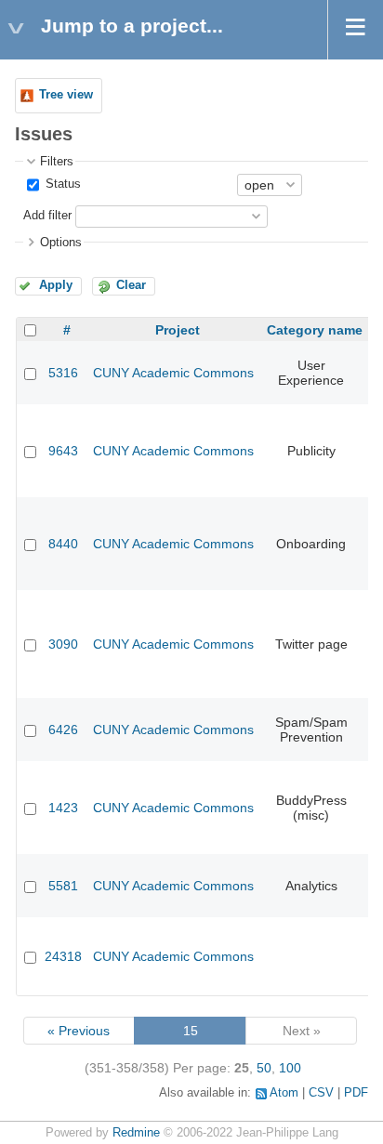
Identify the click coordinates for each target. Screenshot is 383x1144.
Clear (131, 285)
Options (61, 242)
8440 (63, 543)
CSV (321, 1092)
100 (290, 1067)
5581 (63, 885)
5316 (63, 372)
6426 (63, 729)
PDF (356, 1092)
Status (61, 184)
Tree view (66, 94)
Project (177, 329)
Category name (315, 329)
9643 (63, 450)
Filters (56, 161)
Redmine (136, 1132)
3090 (63, 644)
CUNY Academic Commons (173, 372)
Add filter (47, 215)
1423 (63, 807)
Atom (284, 1092)
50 (264, 1067)
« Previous (78, 1030)
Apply (56, 285)
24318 (63, 956)
